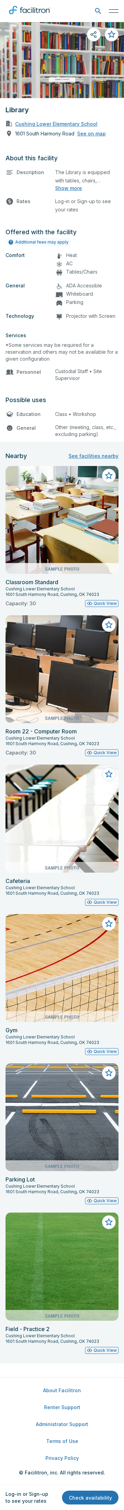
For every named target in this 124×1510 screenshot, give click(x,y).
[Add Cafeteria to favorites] (109, 774)
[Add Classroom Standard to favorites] (109, 476)
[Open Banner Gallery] (62, 60)
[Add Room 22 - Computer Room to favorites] (109, 625)
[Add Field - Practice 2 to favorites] (109, 1222)
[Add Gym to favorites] (109, 924)
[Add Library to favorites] (111, 34)
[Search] (98, 11)
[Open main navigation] (113, 11)
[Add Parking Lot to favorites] (109, 1073)
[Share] (94, 34)
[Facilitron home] (30, 15)
